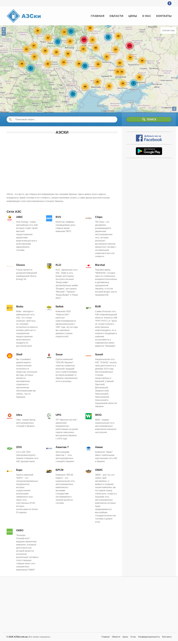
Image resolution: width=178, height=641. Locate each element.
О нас (146, 15)
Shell (19, 354)
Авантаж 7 (62, 447)
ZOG (19, 447)
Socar (59, 354)
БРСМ (59, 469)
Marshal (100, 264)
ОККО (19, 530)
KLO (58, 264)
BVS (58, 216)
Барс (19, 469)
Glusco (20, 264)
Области (116, 15)
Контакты (164, 15)
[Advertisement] (62, 162)
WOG (98, 414)
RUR (98, 306)
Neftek (59, 306)
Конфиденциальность (149, 637)
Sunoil (99, 354)
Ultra (19, 414)
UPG (58, 414)
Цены (132, 15)
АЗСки (62, 132)
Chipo (98, 216)
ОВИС (99, 469)
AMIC (19, 216)
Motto (19, 306)
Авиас (99, 447)
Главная (97, 15)
